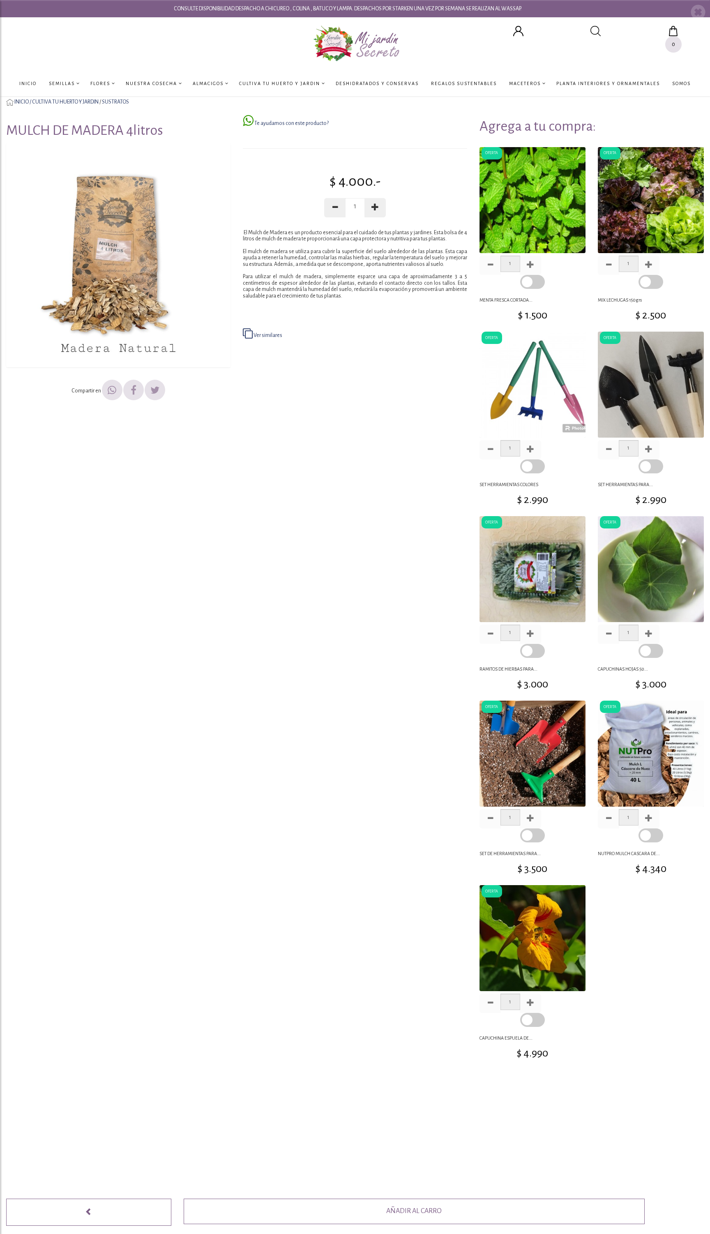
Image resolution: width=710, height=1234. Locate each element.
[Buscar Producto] (595, 31)
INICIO (28, 83)
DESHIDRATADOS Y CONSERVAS (377, 83)
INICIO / (23, 102)
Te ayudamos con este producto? (291, 123)
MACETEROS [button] (525, 83)
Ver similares (267, 335)
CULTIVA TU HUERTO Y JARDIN (65, 102)
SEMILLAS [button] (62, 83)
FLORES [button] (101, 83)
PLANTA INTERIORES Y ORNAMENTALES (608, 83)
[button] (698, 13)
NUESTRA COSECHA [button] (152, 83)
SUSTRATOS (115, 102)
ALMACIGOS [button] (209, 83)
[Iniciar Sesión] (518, 31)
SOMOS (681, 83)
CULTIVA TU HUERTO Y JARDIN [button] (280, 83)
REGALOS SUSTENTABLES (464, 83)
